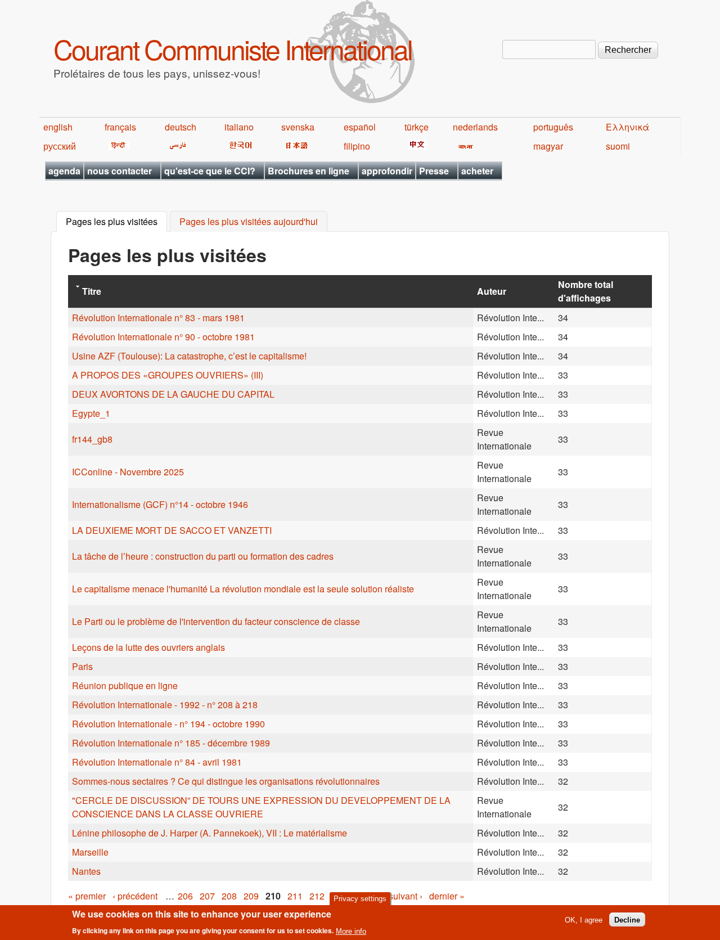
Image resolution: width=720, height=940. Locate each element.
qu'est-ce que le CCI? (209, 170)
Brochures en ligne (308, 170)
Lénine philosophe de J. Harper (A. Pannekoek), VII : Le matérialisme (209, 832)
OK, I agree (583, 919)
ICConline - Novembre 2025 (128, 471)
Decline (627, 919)
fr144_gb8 (92, 439)
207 (207, 895)
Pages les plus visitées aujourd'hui (248, 221)
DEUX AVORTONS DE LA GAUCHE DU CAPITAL (173, 394)
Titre (91, 291)
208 (229, 895)
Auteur (491, 291)
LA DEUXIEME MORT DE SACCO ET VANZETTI (172, 530)
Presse (434, 170)
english (58, 126)
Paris (82, 666)
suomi (618, 146)
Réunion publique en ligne (125, 685)
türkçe (416, 126)
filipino (357, 146)
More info (351, 930)
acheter (477, 170)
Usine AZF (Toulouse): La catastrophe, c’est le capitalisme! (189, 355)
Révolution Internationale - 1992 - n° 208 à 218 (165, 704)
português (553, 126)
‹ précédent (135, 895)
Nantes (87, 871)
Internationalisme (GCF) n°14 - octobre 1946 (160, 504)
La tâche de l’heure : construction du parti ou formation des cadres (203, 556)
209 (251, 895)
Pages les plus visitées (116, 221)
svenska (297, 126)
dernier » (447, 895)
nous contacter (119, 170)
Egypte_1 (91, 413)
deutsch (180, 126)
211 (295, 895)
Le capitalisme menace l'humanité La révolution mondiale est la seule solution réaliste (243, 588)
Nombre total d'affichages (585, 291)
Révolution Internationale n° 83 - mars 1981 (158, 317)
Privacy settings (360, 898)
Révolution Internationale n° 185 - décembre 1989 (171, 742)
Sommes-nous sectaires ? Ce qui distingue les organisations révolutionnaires (226, 781)
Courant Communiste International (232, 48)
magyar (548, 146)
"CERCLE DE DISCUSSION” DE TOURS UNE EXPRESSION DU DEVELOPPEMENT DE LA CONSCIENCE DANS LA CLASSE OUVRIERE (261, 807)
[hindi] (117, 146)
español (360, 126)
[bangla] (464, 146)
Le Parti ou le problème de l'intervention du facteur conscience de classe (216, 621)
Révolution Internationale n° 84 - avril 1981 (157, 761)
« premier (87, 895)
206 (185, 895)
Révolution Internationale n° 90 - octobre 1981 (163, 336)
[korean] (238, 146)
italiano (239, 126)
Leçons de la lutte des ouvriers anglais (148, 647)
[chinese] (415, 146)
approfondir (387, 170)
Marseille (90, 851)
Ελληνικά (627, 126)
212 (317, 895)
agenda (64, 170)
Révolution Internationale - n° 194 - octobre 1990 (168, 723)
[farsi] (176, 146)
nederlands (475, 126)
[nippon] (295, 146)
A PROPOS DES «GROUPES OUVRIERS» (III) (167, 374)
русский (59, 146)
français (120, 126)
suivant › (405, 895)
